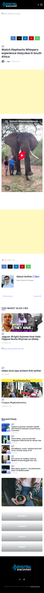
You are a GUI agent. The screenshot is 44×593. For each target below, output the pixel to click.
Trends (22, 547)
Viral (3, 45)
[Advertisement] (22, 92)
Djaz (8, 61)
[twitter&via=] (19, 38)
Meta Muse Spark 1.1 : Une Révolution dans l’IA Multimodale (26, 470)
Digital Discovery (35, 586)
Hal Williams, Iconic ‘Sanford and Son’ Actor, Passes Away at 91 (26, 450)
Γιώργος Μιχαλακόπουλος (14, 402)
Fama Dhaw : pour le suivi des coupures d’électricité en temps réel (26, 440)
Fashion (22, 526)
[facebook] (13, 38)
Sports (22, 536)
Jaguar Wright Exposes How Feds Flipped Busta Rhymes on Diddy (21, 338)
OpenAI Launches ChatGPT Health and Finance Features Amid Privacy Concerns (25, 429)
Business (22, 516)
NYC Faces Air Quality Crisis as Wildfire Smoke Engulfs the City (24, 460)
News (12, 424)
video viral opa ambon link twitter (21, 370)
